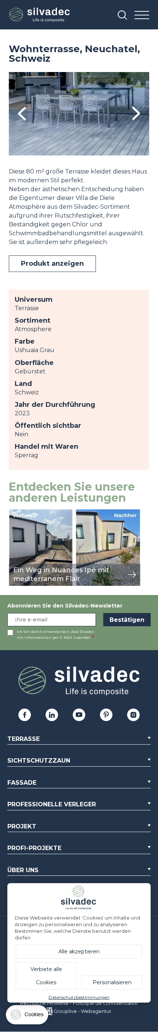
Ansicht (19, 513)
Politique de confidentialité (105, 1003)
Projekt (21, 826)
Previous (22, 113)
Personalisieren (112, 982)
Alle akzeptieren (79, 951)
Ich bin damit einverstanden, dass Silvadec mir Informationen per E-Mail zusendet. (55, 634)
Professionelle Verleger (51, 804)
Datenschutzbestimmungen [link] (79, 997)
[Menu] (141, 15)
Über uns (23, 870)
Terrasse (23, 738)
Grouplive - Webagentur (82, 1011)
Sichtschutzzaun (38, 760)
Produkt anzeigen (52, 263)
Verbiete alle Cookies (46, 976)
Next (136, 113)
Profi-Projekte (34, 848)
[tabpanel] (79, 113)
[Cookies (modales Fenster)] (27, 1016)
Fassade (21, 782)
